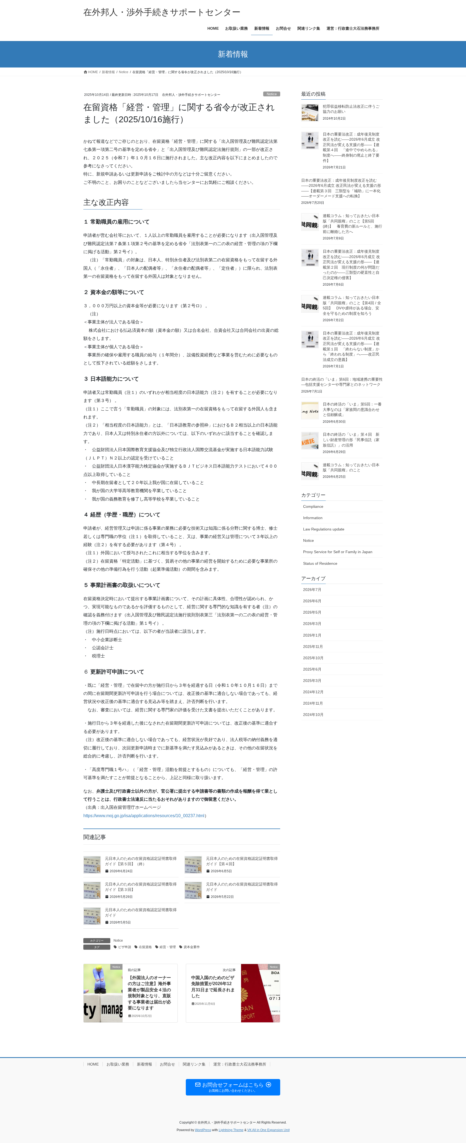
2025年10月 (313, 658)
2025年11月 (313, 646)
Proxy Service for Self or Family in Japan (337, 552)
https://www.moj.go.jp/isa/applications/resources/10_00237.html (143, 815)
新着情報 (144, 1064)
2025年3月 (312, 680)
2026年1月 (312, 635)
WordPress (203, 1130)
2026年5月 (312, 612)
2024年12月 (313, 692)
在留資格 (145, 947)
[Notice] (103, 984)
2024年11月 (313, 703)
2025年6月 (312, 669)
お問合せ (167, 1064)
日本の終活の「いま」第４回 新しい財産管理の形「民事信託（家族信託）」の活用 (351, 439)
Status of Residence (320, 563)
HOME (93, 1064)
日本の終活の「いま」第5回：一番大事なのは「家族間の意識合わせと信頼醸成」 (352, 409)
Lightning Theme (231, 1130)
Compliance (313, 506)
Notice (272, 94)
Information (313, 518)
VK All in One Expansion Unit (268, 1130)
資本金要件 (192, 947)
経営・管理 (168, 947)
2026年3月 (312, 623)
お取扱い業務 (118, 1064)
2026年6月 (312, 601)
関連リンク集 (194, 1064)
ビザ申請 (124, 947)
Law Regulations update (323, 529)
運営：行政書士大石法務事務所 (239, 1064)
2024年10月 (313, 714)
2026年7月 (312, 589)
